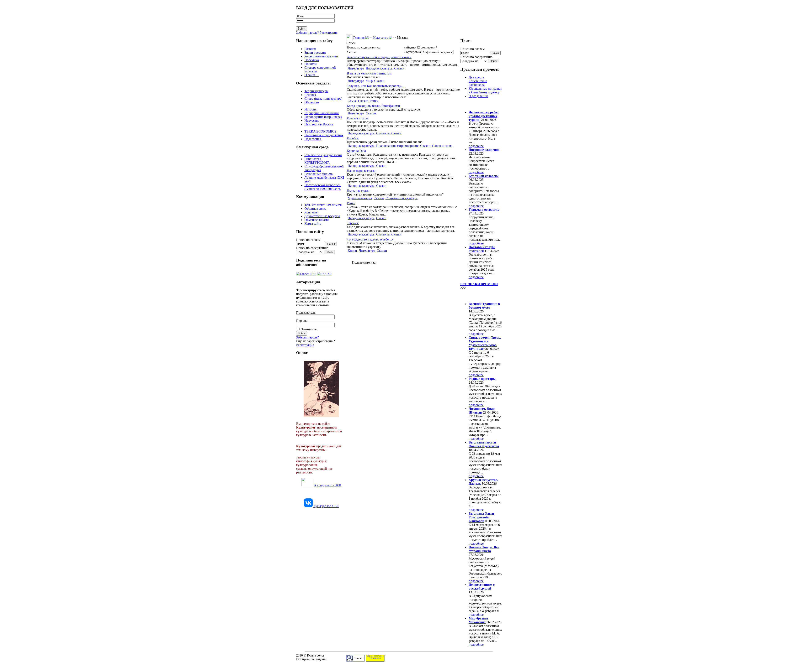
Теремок (353, 223)
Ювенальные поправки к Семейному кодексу (485, 90)
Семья (352, 101)
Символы (383, 133)
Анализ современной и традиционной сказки (379, 57)
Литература (356, 68)
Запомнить (308, 329)
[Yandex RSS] (306, 273)
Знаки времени (315, 52)
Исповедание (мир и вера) (323, 117)
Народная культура (379, 68)
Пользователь (305, 312)
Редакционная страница (321, 56)
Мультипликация (360, 198)
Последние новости (477, 296)
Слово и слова (442, 145)
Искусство (311, 120)
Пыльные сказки (359, 190)
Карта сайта (312, 223)
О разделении (478, 96)
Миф (369, 81)
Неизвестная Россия (318, 124)
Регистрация (328, 32)
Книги (352, 250)
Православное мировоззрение (397, 145)
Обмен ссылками (316, 220)
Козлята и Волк (358, 118)
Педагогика (312, 139)
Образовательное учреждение (375, 657)
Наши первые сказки (362, 170)
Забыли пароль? (307, 32)
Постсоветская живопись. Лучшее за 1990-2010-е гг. (322, 187)
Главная (310, 49)
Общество (311, 102)
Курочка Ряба (356, 150)
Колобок (353, 138)
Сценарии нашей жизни (321, 113)
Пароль (301, 320)
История (310, 109)
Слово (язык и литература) (323, 98)
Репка (351, 203)
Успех (374, 101)
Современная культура (401, 198)
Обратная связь (315, 208)
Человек (310, 95)
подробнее (476, 146)
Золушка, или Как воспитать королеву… (375, 86)
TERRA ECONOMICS (320, 131)
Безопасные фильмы (318, 174)
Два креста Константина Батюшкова (478, 81)
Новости (310, 64)
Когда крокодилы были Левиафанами (373, 106)
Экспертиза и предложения (323, 135)
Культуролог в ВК (326, 506)
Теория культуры (316, 91)
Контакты (311, 212)
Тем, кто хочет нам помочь (323, 205)
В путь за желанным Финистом (369, 73)
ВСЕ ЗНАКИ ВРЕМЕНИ (479, 284)
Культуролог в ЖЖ (327, 485)
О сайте (311, 75)
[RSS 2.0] (324, 273)
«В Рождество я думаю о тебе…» (370, 239)
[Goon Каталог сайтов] (355, 660)
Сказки (399, 68)
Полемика (311, 60)
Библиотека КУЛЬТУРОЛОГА (317, 160)
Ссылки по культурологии (323, 155)
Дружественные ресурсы (322, 216)
